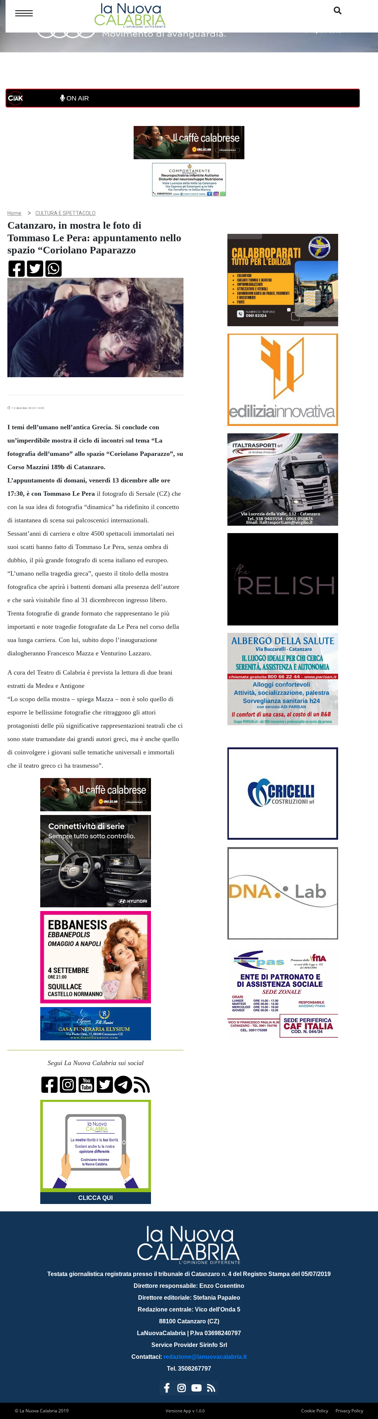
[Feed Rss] (211, 1389)
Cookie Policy (314, 1411)
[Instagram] (181, 1389)
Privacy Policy (349, 1411)
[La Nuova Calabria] (130, 14)
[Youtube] (196, 1389)
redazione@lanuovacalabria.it (205, 1357)
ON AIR (77, 98)
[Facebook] (166, 1389)
